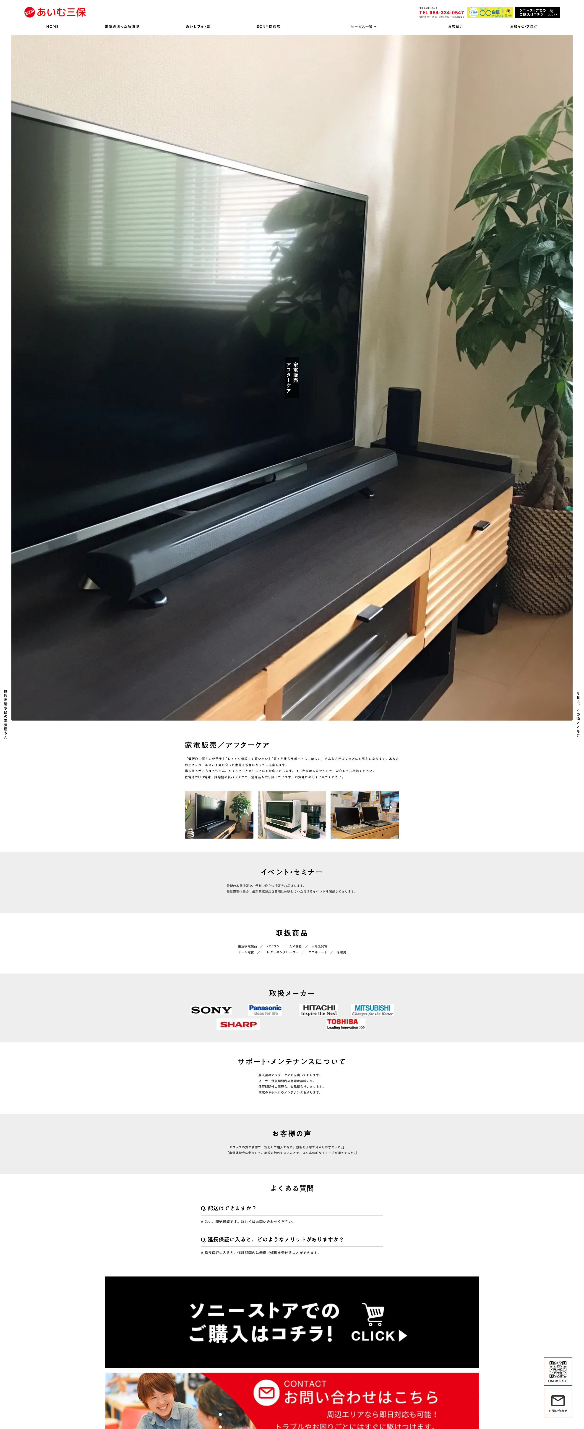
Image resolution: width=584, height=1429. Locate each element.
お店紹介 (456, 26)
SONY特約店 (269, 26)
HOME (52, 26)
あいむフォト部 (198, 26)
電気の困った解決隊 (122, 26)
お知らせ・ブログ (524, 26)
